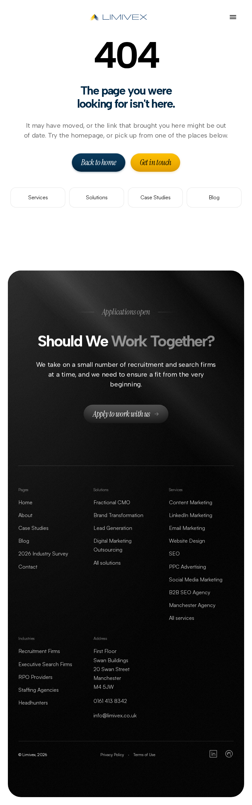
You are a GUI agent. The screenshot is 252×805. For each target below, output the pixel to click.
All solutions (107, 562)
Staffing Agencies (38, 689)
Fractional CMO (112, 502)
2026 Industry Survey (43, 553)
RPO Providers (35, 677)
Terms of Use (144, 754)
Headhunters (33, 702)
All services (181, 618)
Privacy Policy (112, 754)
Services (38, 197)
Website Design (187, 540)
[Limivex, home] (120, 17)
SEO (174, 553)
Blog (214, 197)
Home (25, 502)
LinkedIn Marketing (190, 515)
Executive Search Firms (45, 664)
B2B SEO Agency (189, 592)
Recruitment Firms (39, 651)
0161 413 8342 (110, 701)
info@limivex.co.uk (115, 715)
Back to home (98, 162)
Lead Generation (113, 528)
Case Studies (155, 197)
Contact (27, 566)
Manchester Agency (192, 605)
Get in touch (155, 162)
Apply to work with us (121, 414)
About (25, 515)
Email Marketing (187, 528)
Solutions (97, 197)
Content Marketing (190, 502)
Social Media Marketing (195, 579)
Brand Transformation (118, 515)
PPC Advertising (187, 566)
